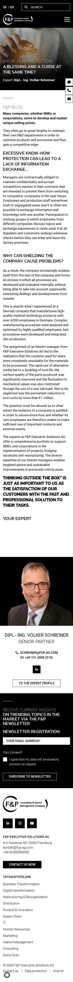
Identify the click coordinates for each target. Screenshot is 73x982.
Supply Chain (12, 916)
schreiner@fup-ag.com (39, 652)
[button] (7, 975)
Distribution (11, 903)
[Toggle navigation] (67, 19)
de (5, 7)
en (12, 7)
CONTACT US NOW (22, 864)
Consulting (10, 949)
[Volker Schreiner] (36, 593)
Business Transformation (21, 884)
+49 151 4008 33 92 (39, 657)
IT (4, 923)
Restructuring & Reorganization (25, 897)
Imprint (58, 971)
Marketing (10, 936)
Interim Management (18, 942)
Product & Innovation (18, 910)
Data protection (36, 971)
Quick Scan (11, 955)
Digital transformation (18, 890)
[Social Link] (36, 669)
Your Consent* (13, 752)
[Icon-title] (8, 823)
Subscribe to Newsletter (30, 776)
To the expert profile (37, 683)
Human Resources (16, 929)
